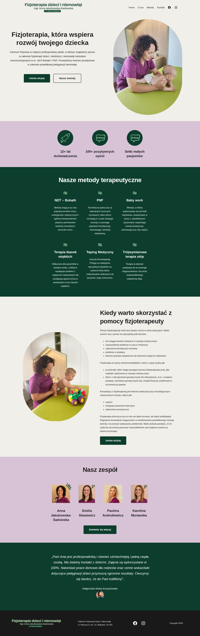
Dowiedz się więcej (100, 529)
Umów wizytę (37, 78)
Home (132, 7)
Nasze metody (67, 78)
